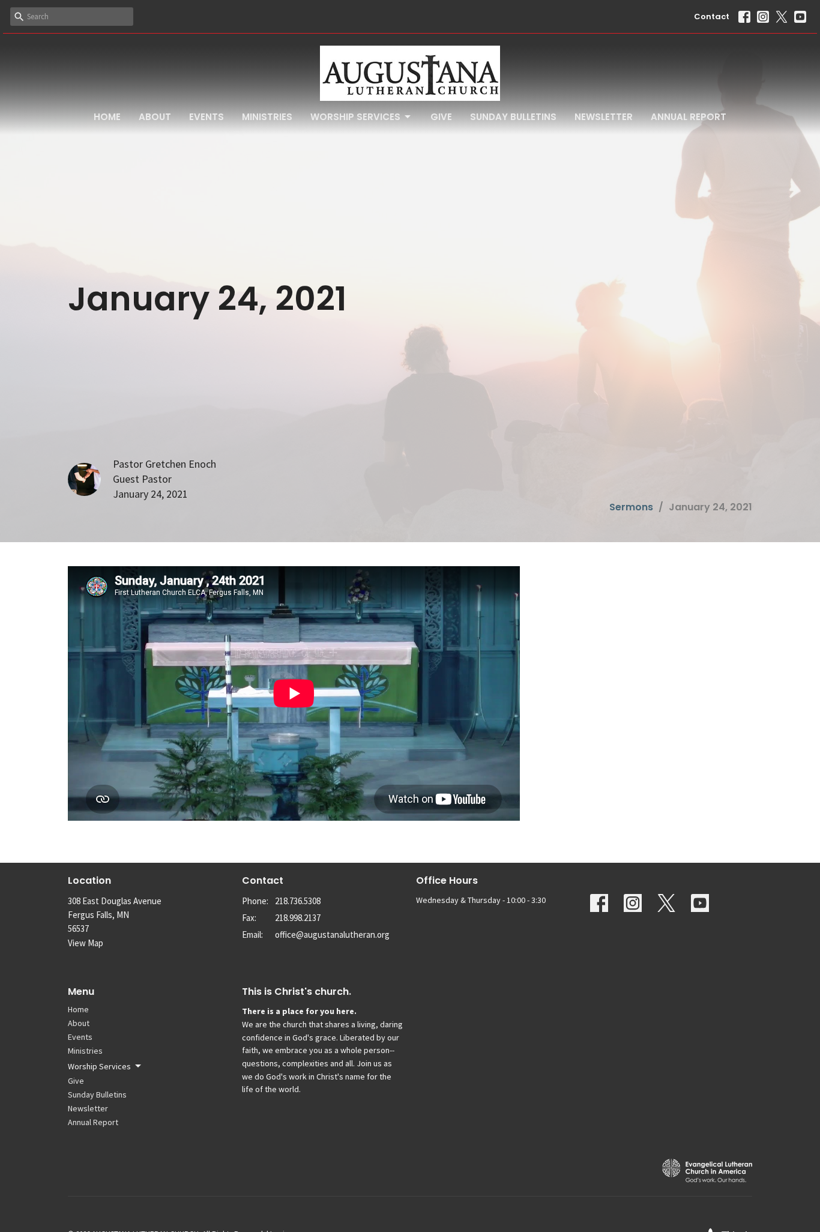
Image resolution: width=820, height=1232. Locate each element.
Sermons (631, 507)
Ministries (267, 116)
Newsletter (603, 116)
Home (107, 116)
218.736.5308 (298, 901)
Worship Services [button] (99, 1066)
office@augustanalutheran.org (332, 934)
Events (206, 116)
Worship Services (355, 116)
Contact (711, 16)
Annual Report (688, 116)
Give (441, 116)
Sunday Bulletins (513, 116)
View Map (85, 943)
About (155, 116)
